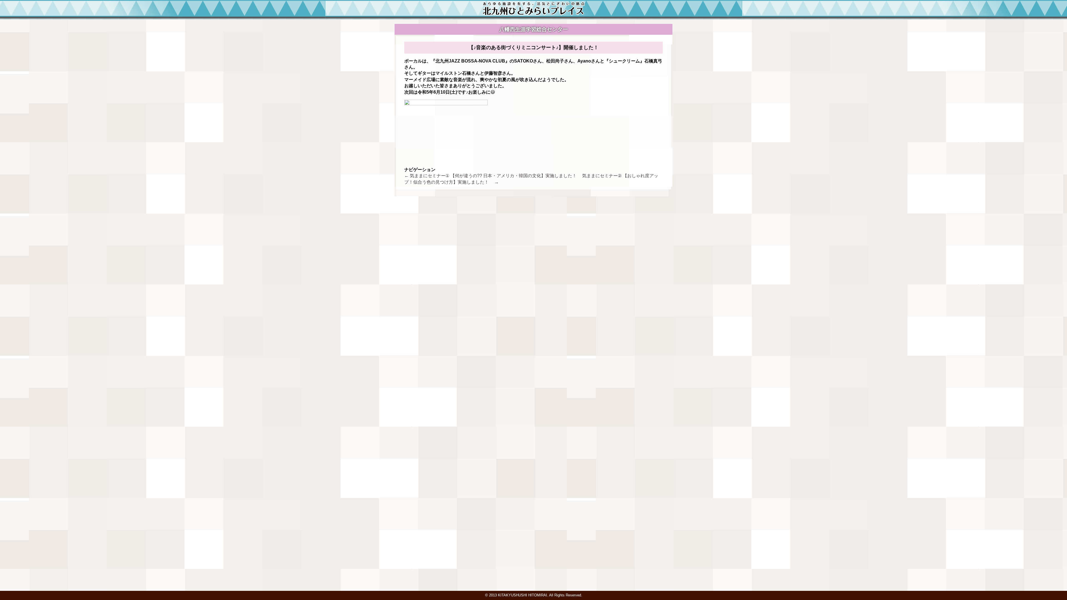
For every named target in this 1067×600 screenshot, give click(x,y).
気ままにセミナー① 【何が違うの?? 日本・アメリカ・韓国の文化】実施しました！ (492, 175)
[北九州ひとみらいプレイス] (533, 14)
